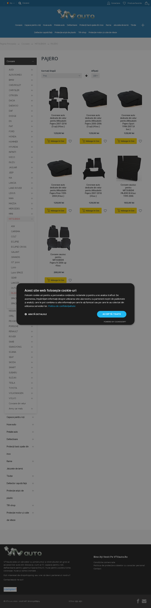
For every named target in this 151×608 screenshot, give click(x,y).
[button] (36, 314)
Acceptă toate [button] (112, 314)
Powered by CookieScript (115, 322)
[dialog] (75, 304)
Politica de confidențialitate (62, 306)
